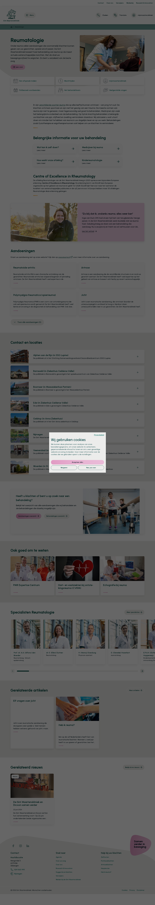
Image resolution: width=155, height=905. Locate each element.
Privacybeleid (99, 435)
